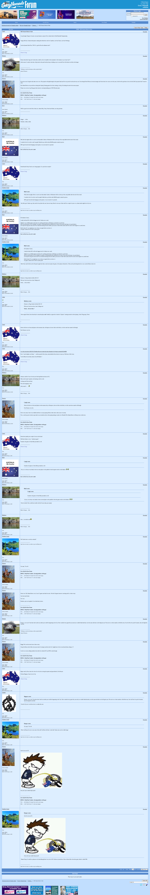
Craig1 (3, 31)
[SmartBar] (8, 14)
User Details (104, 22)
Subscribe (145, 880)
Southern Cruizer (5, 187)
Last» (127, 869)
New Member (145, 18)
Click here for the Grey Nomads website (10, 25)
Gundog (4, 692)
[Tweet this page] (141, 884)
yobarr (3, 297)
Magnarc (4, 56)
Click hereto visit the (143, 4)
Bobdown (4, 115)
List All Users (46, 22)
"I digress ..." (34, 25)
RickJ (3, 136)
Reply (146, 27)
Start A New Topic (138, 27)
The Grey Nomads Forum (25, 25)
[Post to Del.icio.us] (147, 884)
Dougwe (4, 78)
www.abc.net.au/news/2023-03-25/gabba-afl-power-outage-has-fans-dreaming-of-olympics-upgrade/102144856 (44, 351)
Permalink (145, 31)
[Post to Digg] (144, 884)
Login (145, 14)
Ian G (3, 105)
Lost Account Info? (144, 19)
